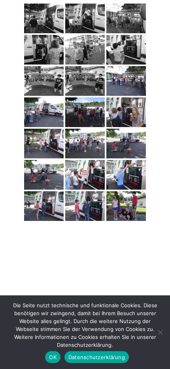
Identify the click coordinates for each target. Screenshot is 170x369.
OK (53, 357)
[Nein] (160, 332)
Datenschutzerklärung (96, 357)
